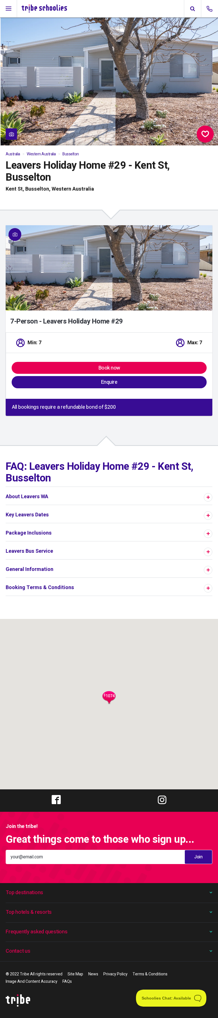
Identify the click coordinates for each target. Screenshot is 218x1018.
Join (198, 857)
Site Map (75, 974)
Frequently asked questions (37, 932)
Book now (109, 368)
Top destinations (24, 892)
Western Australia (41, 154)
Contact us (18, 951)
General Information (29, 569)
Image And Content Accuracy (31, 981)
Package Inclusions (29, 533)
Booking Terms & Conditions (40, 587)
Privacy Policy (115, 974)
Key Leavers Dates (27, 515)
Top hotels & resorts (29, 912)
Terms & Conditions (150, 974)
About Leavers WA (27, 496)
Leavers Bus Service (29, 551)
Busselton (70, 154)
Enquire (109, 382)
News (93, 974)
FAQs (67, 981)
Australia (13, 154)
